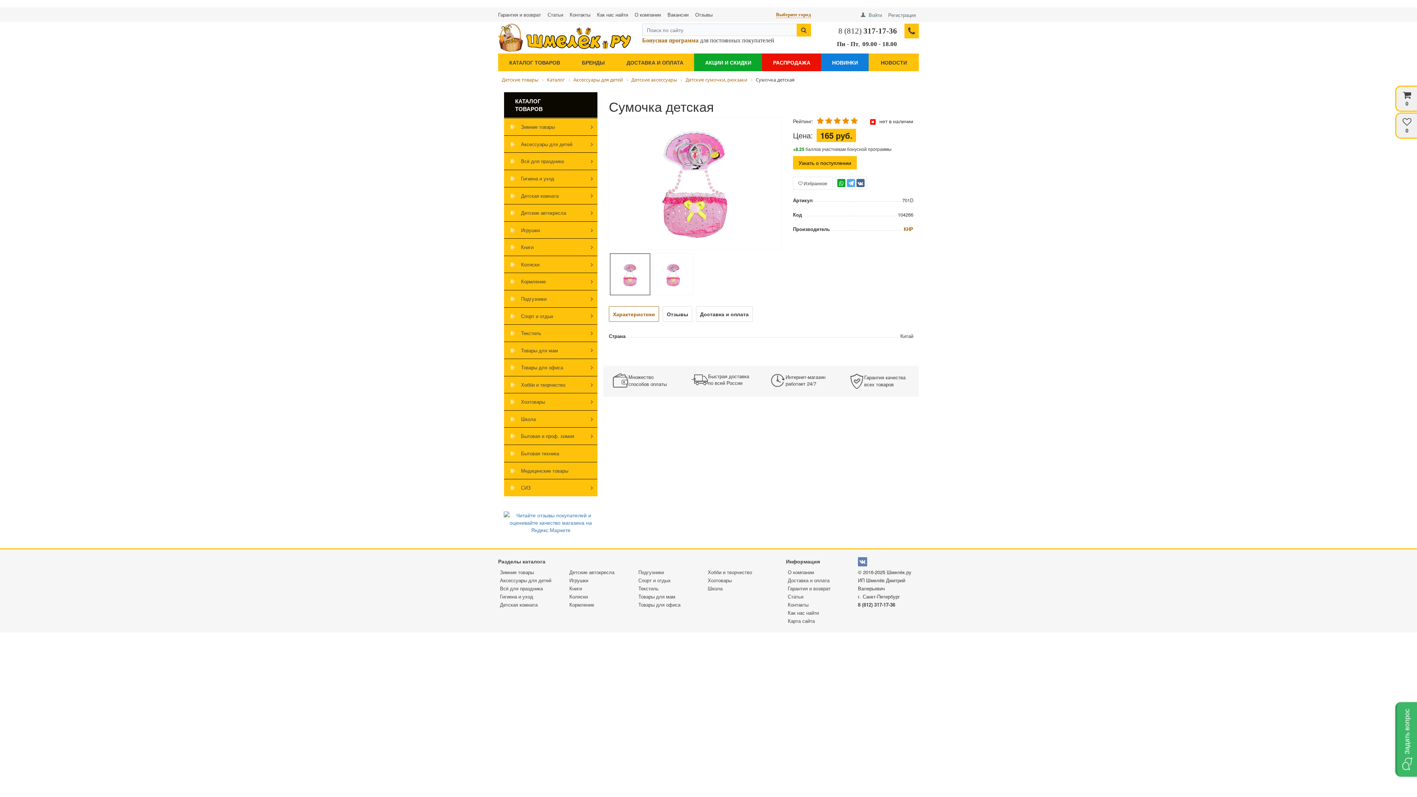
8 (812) (867, 31)
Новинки (845, 62)
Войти (875, 14)
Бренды (593, 62)
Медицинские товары (544, 470)
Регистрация (902, 14)
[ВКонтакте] (860, 183)
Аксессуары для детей (546, 144)
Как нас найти (612, 14)
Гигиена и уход (537, 178)
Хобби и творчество (543, 384)
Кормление (533, 281)
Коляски (530, 264)
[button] (1406, 739)
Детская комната (540, 195)
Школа (528, 418)
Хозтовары (533, 401)
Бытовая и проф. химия (547, 435)
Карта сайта (801, 620)
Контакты (580, 14)
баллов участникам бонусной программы (842, 149)
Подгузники (534, 298)
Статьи (555, 14)
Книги (527, 247)
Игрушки (530, 230)
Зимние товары (538, 126)
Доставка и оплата (655, 62)
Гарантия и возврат (519, 14)
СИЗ (526, 487)
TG (850, 186)
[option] (695, 183)
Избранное (815, 183)
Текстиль (531, 333)
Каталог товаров (534, 62)
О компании (648, 14)
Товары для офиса (542, 367)
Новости (894, 62)
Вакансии (678, 14)
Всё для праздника (542, 161)
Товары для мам (539, 350)
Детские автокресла (543, 212)
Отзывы (704, 14)
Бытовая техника (540, 453)
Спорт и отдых (537, 316)
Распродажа (791, 62)
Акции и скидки (728, 62)
